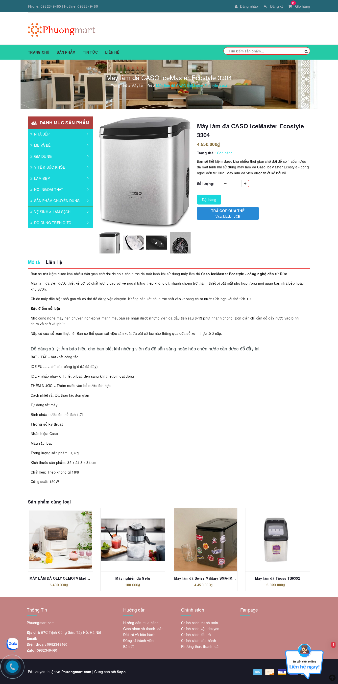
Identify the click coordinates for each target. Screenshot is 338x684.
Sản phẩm (66, 52)
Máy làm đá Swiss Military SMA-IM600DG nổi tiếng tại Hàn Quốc (229, 578)
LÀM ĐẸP (42, 178)
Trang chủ (38, 52)
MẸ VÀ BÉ (42, 145)
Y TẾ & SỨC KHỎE (49, 167)
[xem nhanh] (66, 540)
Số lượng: (206, 183)
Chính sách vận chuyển (200, 628)
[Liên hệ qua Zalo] (12, 644)
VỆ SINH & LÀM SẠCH (52, 211)
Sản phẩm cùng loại (49, 502)
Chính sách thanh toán (199, 622)
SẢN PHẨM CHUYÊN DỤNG (57, 200)
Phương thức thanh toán (201, 646)
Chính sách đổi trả (196, 634)
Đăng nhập (249, 6)
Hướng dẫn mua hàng (141, 622)
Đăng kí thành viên (138, 640)
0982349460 (51, 6)
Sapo (121, 671)
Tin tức (90, 52)
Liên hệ (112, 52)
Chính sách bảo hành (198, 640)
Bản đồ (129, 646)
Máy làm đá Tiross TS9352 (277, 578)
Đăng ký (277, 6)
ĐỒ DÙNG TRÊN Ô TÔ (52, 222)
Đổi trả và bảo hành (139, 634)
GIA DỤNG (43, 156)
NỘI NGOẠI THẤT (48, 189)
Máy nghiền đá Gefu (132, 578)
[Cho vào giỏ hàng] (55, 540)
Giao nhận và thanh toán (143, 628)
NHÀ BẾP (41, 134)
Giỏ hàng (301, 6)
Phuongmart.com (76, 671)
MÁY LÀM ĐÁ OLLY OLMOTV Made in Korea (66, 578)
